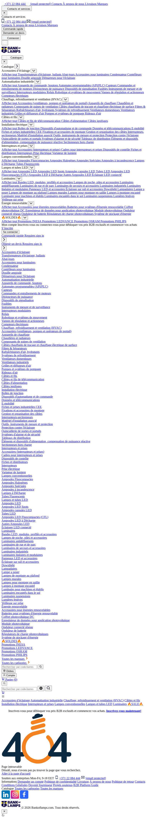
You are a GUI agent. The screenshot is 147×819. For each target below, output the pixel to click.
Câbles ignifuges (98, 121)
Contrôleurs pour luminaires (18, 269)
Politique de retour (123, 781)
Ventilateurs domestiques (105, 110)
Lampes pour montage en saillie (87, 192)
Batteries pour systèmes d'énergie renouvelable (95, 207)
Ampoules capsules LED (80, 171)
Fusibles (103, 88)
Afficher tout (10, 74)
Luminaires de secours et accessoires (77, 185)
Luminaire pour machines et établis (23, 196)
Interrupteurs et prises (41, 704)
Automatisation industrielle (46, 700)
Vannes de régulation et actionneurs (122, 92)
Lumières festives (123, 196)
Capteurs (111, 85)
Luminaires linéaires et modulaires (22, 555)
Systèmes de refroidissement (72, 110)
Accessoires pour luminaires (92, 74)
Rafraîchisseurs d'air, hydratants (35, 110)
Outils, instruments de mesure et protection (79, 135)
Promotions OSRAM (87, 221)
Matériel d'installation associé (35, 135)
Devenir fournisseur (40, 785)
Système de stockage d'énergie (112, 213)
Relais (51, 92)
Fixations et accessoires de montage (64, 131)
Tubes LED (103, 171)
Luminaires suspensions (98, 196)
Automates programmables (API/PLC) (82, 85)
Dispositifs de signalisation (81, 88)
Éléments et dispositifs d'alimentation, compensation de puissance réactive (46, 441)
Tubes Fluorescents (27, 164)
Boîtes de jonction (29, 128)
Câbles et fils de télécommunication (39, 121)
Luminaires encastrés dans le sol (64, 196)
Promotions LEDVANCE (58, 221)
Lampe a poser (10, 572)
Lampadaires (126, 189)
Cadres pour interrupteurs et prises (82, 149)
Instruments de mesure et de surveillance (26, 307)
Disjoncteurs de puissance (49, 88)
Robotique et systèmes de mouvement (78, 92)
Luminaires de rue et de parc (37, 185)
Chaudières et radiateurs (16, 338)
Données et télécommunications (111, 128)
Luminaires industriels (113, 185)
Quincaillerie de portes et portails (22, 138)
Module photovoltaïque (108, 210)
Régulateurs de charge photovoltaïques (70, 213)
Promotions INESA (30, 221)
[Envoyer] (48, 688)
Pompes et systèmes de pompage (65, 113)
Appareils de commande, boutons (38, 85)
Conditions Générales (15, 785)
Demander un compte (31, 781)
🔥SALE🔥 (135, 704)
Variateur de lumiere (64, 153)
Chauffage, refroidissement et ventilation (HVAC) (94, 700)
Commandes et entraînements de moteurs (26, 293)
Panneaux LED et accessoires (47, 189)
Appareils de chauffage (102, 103)
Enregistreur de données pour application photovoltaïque (59, 210)
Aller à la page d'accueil (16, 773)
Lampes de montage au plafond (28, 192)
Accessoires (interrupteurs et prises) (39, 149)
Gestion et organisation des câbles (107, 131)
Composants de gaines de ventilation (36, 106)
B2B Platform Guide (85, 785)
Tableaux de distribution (96, 138)
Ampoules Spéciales (88, 160)
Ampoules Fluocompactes (34, 160)
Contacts (140, 781)
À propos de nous (100, 781)
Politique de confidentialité (60, 781)
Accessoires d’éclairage (16, 700)
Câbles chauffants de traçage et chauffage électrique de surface (97, 106)
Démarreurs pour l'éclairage (58, 78)
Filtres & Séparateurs (14, 348)
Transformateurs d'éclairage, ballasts (40, 74)
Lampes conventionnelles (70, 704)
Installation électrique (14, 704)
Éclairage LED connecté (107, 174)
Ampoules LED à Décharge (46, 174)
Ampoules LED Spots (51, 171)
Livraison (83, 781)
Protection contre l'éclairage (122, 135)
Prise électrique (42, 153)
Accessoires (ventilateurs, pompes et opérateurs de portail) (53, 103)
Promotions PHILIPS (113, 221)
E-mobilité (137, 128)
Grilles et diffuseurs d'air (30, 113)
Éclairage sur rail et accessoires (85, 189)
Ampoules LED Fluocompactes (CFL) (25, 517)
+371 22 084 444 (69, 778)
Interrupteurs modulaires (32, 92)
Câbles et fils (132, 700)
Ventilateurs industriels (15, 362)
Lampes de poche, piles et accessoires (97, 182)
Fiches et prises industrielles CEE (22, 131)
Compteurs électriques (15, 95)
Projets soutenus (63, 785)
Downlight (111, 189)
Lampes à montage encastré (123, 192)
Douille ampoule (31, 78)
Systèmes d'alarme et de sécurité (61, 138)
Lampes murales (57, 192)
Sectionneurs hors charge (79, 142)
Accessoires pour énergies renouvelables (42, 207)
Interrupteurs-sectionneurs (17, 417)
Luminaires (120, 704)
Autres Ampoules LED (77, 174)
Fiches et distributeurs (15, 462)
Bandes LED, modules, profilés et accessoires (46, 182)
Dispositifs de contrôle (117, 149)
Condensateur (118, 74)
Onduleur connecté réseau (17, 627)
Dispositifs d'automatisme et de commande (66, 128)
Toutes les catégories (27, 788)
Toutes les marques (51, 788)
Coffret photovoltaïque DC (18, 616)
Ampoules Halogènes (63, 160)
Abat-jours (68, 74)
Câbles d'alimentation (74, 121)
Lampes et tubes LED (99, 704)
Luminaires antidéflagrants (17, 541)
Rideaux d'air (93, 113)
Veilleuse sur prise (12, 199)
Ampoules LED (28, 171)
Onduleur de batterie (34, 213)
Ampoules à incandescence (118, 160)
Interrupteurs (25, 153)
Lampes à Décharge (14, 493)
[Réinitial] (41, 688)
